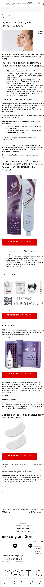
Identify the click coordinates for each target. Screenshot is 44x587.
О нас (39, 511)
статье (33, 310)
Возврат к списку (8, 493)
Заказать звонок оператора (13, 562)
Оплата (23, 523)
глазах (33, 106)
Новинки (24, 510)
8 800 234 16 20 (34, 3)
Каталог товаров (6, 511)
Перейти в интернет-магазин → (19, 241)
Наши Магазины (33, 511)
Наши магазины (23, 528)
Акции (17, 510)
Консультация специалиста (23, 531)
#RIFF (12, 510)
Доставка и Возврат (23, 526)
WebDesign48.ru (37, 546)
